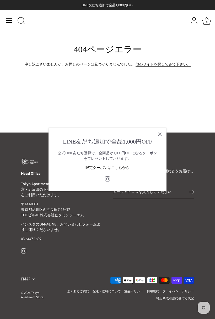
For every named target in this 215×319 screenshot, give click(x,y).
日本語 (25, 279)
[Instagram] (107, 179)
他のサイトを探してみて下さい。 (163, 64)
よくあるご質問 (78, 291)
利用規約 (153, 291)
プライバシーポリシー (178, 291)
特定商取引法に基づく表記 (175, 298)
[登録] (191, 192)
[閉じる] (160, 134)
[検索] (21, 21)
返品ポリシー (133, 291)
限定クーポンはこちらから (107, 168)
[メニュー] (9, 20)
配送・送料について (107, 291)
